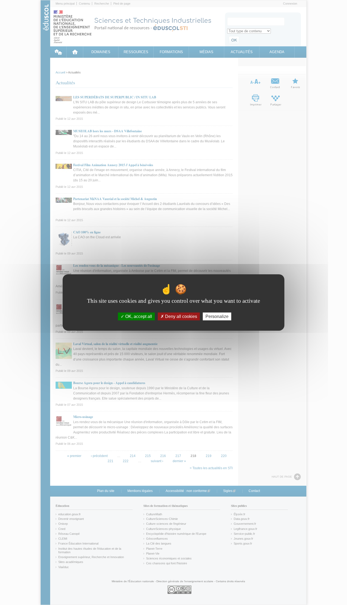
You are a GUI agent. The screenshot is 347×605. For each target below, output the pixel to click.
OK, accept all (138, 316)
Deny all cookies (180, 316)
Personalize (217, 316)
